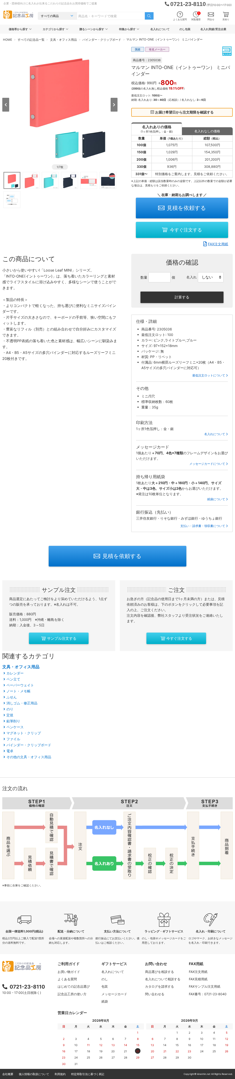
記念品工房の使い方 (72, 994)
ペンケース (15, 727)
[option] (60, 104)
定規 (9, 715)
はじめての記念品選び (74, 986)
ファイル (13, 739)
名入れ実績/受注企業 (213, 29)
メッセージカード (114, 994)
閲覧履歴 (196, 16)
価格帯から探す (18, 29)
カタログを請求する (159, 986)
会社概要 (7, 1074)
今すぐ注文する (186, 230)
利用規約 (60, 1074)
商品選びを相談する (159, 972)
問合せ (210, 19)
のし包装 (184, 29)
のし (104, 979)
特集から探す (127, 29)
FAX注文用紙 (218, 244)
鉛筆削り (13, 721)
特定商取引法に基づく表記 (87, 1074)
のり (9, 709)
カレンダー (15, 673)
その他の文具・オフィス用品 (28, 757)
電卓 (9, 751)
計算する (182, 297)
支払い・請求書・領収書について (202, 526)
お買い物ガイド (69, 972)
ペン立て (13, 679)
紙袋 (104, 1001)
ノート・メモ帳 (18, 691)
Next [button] (114, 105)
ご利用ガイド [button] (69, 963)
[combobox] (111, 16)
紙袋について (216, 499)
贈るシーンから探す (91, 29)
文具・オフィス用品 (20, 666)
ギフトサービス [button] (114, 963)
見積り (225, 19)
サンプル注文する (61, 638)
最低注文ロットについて (208, 375)
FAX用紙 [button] (196, 963)
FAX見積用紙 (198, 979)
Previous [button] (5, 105)
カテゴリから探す (54, 29)
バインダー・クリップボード (28, 745)
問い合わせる (154, 994)
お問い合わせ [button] (156, 963)
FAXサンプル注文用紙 (204, 986)
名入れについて (160, 29)
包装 (104, 986)
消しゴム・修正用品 (21, 703)
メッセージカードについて (207, 464)
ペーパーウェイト (20, 685)
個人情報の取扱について (34, 1074)
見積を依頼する (186, 208)
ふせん (11, 697)
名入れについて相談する (162, 979)
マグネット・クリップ (23, 733)
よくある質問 (180, 19)
